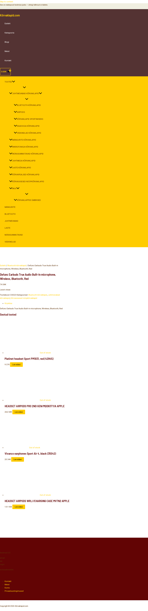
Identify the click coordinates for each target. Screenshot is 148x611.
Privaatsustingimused (14, 591)
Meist (7, 51)
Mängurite (10, 207)
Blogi (7, 42)
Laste (7, 228)
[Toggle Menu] (24, 87)
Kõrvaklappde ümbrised (29, 200)
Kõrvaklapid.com (10, 15)
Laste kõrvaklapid (21, 167)
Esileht (7, 23)
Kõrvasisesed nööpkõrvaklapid (28, 181)
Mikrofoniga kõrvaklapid (25, 147)
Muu (14, 188)
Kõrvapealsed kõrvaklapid (25, 174)
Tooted (8, 82)
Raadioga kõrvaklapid (28, 126)
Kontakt (8, 60)
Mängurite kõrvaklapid (24, 140)
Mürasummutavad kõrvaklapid (27, 154)
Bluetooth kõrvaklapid (29, 105)
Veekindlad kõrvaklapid (29, 133)
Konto (7, 588)
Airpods (21, 112)
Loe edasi (16, 364)
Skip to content (6, 1)
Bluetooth (10, 214)
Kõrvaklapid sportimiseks (30, 119)
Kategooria (9, 33)
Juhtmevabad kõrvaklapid (25, 93)
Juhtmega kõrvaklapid (23, 161)
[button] (13, 81)
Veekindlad (10, 242)
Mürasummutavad (14, 235)
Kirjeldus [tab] (8, 303)
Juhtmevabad (11, 221)
